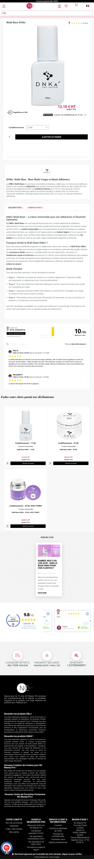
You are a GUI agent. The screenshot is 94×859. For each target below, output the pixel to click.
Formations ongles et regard (36, 848)
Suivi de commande (14, 823)
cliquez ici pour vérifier (72, 854)
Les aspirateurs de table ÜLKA (36, 843)
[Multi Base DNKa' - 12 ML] (26, 425)
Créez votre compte (14, 829)
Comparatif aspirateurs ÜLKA (36, 832)
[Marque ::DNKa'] (47, 171)
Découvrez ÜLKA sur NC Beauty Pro (36, 826)
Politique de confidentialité (58, 835)
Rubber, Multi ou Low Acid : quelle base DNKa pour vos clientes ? (47, 564)
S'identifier (14, 826)
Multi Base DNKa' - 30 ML (68, 449)
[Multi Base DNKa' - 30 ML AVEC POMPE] (26, 488)
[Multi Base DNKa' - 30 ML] (68, 425)
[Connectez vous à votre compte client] (66, 6)
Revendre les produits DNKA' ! (18, 736)
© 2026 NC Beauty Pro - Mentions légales (47, 857)
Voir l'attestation (16, 333)
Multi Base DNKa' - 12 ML (25, 449)
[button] (87, 6)
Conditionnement (16, 127)
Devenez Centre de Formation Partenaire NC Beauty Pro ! (25, 795)
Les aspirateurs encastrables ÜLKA (36, 837)
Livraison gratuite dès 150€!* (47, 1)
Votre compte (14, 819)
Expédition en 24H (20, 112)
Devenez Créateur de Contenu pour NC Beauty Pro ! (23, 766)
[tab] (15, 208)
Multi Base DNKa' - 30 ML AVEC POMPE (25, 512)
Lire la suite (42, 593)
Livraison (58, 825)
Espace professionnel (58, 842)
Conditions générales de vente (58, 829)
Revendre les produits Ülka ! (18, 713)
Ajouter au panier (51, 137)
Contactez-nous (58, 839)
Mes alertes (14, 832)
